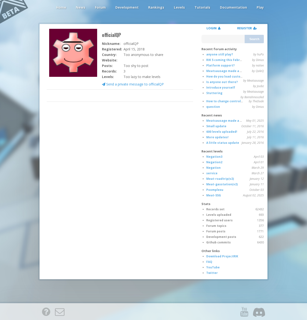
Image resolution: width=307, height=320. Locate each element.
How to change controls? (225, 101)
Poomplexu (214, 190)
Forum (100, 7)
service (212, 173)
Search (254, 39)
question (213, 107)
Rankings (156, 7)
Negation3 (214, 157)
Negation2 (214, 162)
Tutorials (202, 7)
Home (61, 7)
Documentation (233, 7)
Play (260, 7)
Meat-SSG (213, 195)
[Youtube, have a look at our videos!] (244, 311)
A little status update (222, 143)
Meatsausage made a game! (227, 71)
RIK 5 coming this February (226, 60)
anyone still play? (219, 54)
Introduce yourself (220, 87)
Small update (216, 126)
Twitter (212, 273)
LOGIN (212, 28)
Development (127, 7)
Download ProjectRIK (222, 256)
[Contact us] (60, 311)
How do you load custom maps (229, 76)
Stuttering (214, 93)
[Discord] (259, 311)
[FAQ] (46, 311)
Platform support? (220, 65)
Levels (179, 7)
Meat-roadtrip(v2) (220, 179)
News (80, 7)
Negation (213, 168)
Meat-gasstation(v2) (222, 184)
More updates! (217, 137)
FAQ (209, 262)
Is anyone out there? (222, 82)
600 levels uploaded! (221, 132)
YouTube (213, 267)
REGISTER (245, 28)
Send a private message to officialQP (134, 84)
